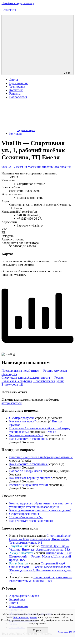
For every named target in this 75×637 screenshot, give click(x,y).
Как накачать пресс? (22, 421)
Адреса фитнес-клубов (24, 595)
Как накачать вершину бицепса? (30, 478)
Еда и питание (18, 83)
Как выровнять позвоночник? (28, 438)
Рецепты (15, 93)
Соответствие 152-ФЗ (66, 632)
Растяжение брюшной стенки (28, 484)
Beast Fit (21, 166)
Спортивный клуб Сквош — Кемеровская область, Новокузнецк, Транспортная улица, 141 (40, 539)
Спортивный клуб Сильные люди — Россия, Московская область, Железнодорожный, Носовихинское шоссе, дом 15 (40, 568)
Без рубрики (17, 599)
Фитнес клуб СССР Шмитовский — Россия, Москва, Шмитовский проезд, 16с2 (40, 556)
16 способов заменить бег (26, 517)
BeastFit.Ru (9, 9)
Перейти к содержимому (18, 3)
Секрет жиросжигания (24, 513)
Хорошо (37, 630)
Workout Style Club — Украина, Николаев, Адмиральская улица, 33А (39, 547)
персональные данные (25, 617)
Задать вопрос (26, 130)
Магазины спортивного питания (49, 166)
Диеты (13, 79)
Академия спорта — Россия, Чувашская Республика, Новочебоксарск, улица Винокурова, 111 (33, 381)
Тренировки (17, 86)
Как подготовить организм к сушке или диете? (40, 510)
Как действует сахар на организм (31, 520)
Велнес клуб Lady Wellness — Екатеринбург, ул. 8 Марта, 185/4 (40, 579)
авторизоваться (12, 403)
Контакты (15, 133)
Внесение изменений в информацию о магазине (41, 457)
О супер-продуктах (21, 418)
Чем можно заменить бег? (26, 435)
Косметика (16, 90)
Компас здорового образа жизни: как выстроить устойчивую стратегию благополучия (40, 505)
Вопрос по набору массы (25, 471)
